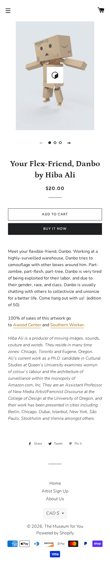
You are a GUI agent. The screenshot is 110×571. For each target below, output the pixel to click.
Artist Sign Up (55, 491)
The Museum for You (63, 526)
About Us (55, 499)
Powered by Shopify (55, 533)
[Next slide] (69, 143)
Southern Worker (67, 325)
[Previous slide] (41, 143)
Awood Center (27, 325)
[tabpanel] (55, 75)
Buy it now (55, 229)
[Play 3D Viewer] (55, 75)
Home (55, 483)
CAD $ (52, 513)
